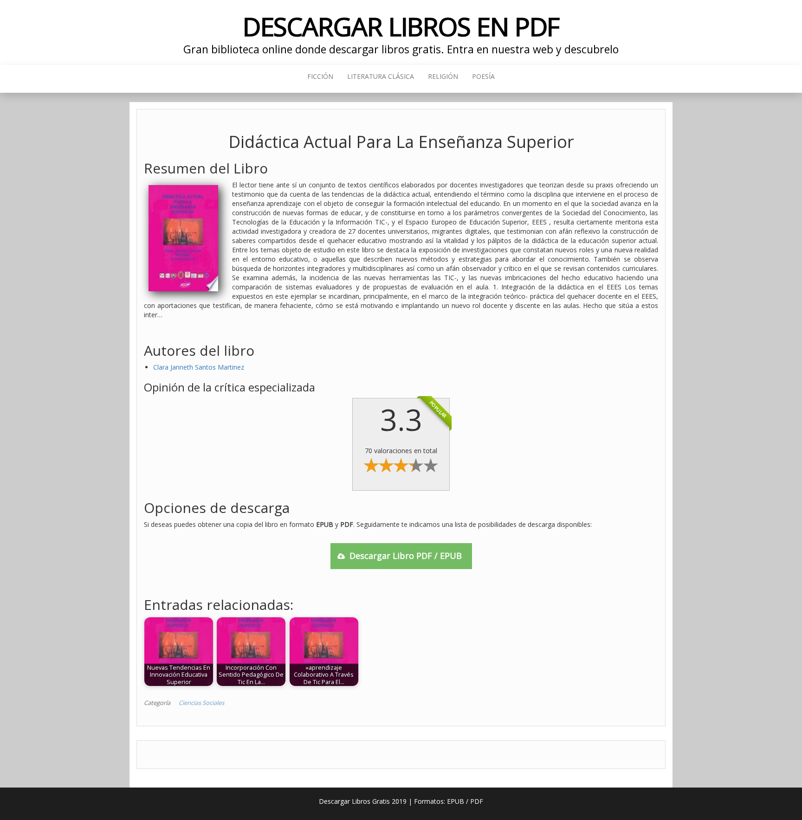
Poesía (483, 76)
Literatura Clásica (380, 76)
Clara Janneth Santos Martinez (198, 367)
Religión (443, 76)
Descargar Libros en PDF (401, 26)
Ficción (320, 76)
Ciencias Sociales (201, 702)
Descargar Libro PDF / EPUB (405, 555)
